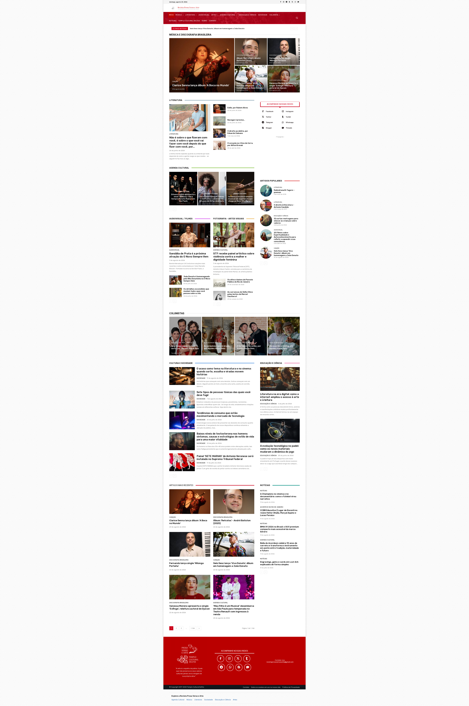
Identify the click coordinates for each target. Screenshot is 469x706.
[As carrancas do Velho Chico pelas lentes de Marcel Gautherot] (219, 295)
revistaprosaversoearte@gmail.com (279, 662)
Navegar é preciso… (236, 120)
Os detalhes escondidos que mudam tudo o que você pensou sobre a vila (196, 291)
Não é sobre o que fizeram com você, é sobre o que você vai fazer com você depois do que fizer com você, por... (188, 142)
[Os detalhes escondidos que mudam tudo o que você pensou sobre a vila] (175, 292)
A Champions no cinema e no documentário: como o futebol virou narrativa (278, 496)
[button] (297, 18)
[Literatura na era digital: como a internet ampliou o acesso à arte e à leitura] (280, 379)
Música (189, 700)
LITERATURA (173, 134)
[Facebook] (280, 1)
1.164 (193, 628)
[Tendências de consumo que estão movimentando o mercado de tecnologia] (182, 420)
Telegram (269, 122)
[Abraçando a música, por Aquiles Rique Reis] (284, 336)
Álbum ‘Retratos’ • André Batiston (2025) (232, 522)
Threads (289, 128)
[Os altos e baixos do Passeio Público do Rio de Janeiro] (219, 283)
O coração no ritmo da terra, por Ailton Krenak (240, 144)
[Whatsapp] (283, 122)
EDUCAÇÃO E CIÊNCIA (281, 216)
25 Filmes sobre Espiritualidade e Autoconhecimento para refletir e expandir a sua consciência (285, 237)
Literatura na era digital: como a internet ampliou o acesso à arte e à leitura (279, 397)
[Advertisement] (280, 153)
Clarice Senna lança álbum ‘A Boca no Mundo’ (208, 28)
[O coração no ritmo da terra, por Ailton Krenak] (219, 145)
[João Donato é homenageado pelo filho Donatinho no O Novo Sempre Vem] (175, 280)
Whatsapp (289, 122)
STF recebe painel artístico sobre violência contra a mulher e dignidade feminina (233, 256)
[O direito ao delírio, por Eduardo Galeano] (219, 133)
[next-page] (174, 209)
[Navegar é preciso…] (219, 121)
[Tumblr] (289, 1)
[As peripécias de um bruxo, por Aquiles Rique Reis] (218, 336)
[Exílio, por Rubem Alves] (219, 108)
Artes (235, 700)
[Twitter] (263, 117)
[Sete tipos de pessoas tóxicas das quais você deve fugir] (182, 400)
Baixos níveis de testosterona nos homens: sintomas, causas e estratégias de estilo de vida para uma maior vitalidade (225, 436)
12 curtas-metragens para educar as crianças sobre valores (286, 221)
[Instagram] (283, 1)
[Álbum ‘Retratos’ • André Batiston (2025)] (251, 51)
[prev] (292, 28)
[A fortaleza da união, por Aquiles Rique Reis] (251, 336)
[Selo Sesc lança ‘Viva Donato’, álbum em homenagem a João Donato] (251, 79)
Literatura (198, 700)
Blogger (269, 128)
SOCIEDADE (201, 378)
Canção (175, 81)
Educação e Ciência (223, 700)
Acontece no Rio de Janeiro (271, 507)
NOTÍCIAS (263, 490)
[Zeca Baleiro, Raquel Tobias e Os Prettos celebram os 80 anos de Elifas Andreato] (212, 188)
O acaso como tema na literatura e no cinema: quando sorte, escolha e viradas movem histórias (224, 371)
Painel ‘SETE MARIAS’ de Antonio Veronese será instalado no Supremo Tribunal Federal (225, 458)
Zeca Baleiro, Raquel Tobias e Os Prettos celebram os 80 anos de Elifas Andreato (211, 199)
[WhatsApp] (295, 1)
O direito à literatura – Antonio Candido (284, 206)
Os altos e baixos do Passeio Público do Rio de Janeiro (240, 281)
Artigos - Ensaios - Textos (181, 342)
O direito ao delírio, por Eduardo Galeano (237, 132)
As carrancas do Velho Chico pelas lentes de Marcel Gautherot (240, 294)
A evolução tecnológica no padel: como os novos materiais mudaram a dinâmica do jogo (279, 448)
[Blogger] (263, 128)
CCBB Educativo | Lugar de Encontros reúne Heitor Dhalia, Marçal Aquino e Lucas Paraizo (278, 512)
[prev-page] (170, 209)
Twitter (268, 117)
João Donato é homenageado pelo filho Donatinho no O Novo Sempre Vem (196, 278)
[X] (292, 1)
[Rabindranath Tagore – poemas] (266, 191)
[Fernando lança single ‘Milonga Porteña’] (283, 51)
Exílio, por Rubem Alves (237, 108)
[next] (296, 28)
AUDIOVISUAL (174, 250)
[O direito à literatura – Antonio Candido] (266, 205)
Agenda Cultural (177, 700)
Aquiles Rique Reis (211, 342)
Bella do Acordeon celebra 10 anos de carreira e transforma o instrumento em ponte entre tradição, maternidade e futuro (279, 547)
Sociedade (208, 700)
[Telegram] (286, 1)
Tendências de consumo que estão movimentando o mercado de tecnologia (220, 414)
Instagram (289, 111)
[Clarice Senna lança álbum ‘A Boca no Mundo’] (201, 65)
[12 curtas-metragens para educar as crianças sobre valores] (266, 220)
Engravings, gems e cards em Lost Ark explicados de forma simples (279, 563)
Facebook (269, 111)
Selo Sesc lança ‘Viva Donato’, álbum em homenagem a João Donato (286, 253)
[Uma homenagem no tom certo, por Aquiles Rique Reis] (185, 336)
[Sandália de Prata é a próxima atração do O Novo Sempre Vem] (189, 235)
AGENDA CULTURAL (183, 191)
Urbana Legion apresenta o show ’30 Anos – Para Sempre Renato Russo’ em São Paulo (183, 197)
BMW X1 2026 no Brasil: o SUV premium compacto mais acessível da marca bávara (279, 529)
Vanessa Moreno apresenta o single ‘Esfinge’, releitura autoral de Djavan (189, 607)
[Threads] (298, 1)
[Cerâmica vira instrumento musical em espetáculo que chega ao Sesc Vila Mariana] (240, 188)
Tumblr (288, 117)
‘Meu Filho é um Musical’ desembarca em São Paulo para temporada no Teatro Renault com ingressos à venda (233, 610)
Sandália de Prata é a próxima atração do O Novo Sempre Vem (188, 255)
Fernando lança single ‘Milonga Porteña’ (186, 564)
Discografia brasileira (244, 55)
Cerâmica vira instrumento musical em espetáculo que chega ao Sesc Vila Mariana (240, 199)
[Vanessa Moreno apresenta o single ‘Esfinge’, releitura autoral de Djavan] (283, 79)
